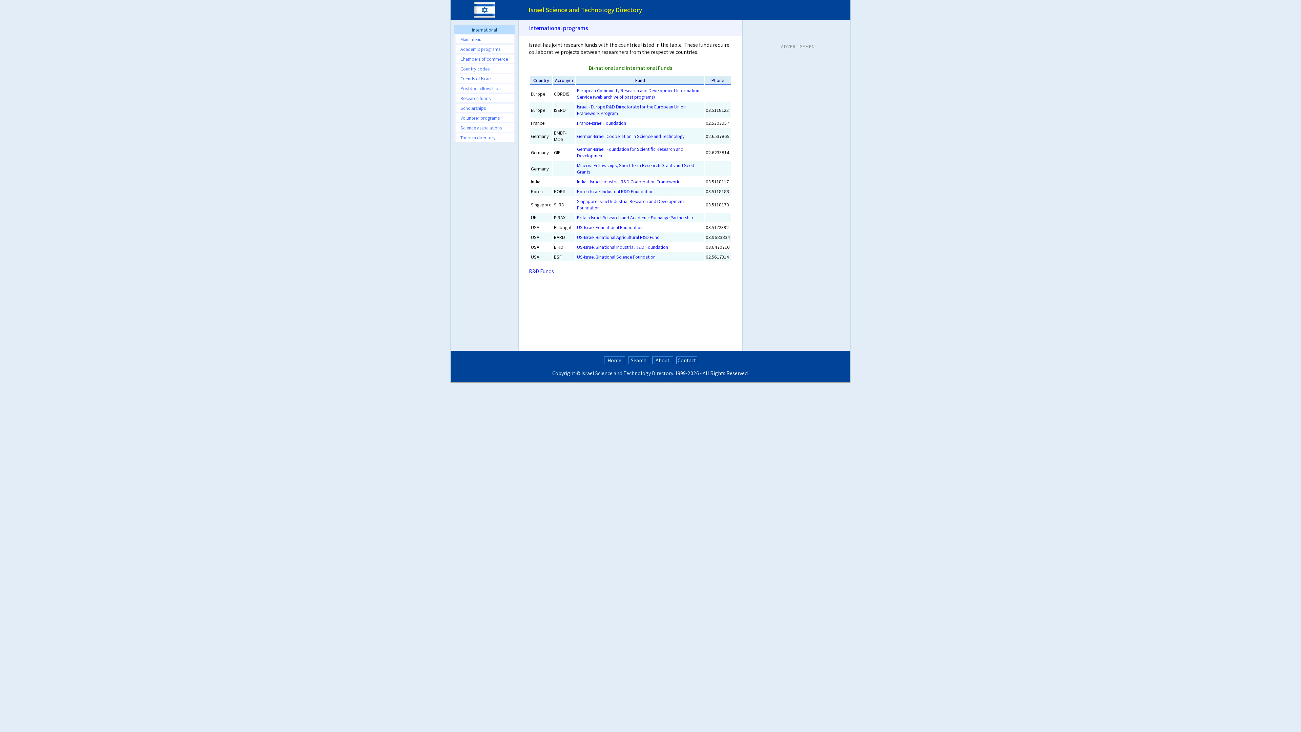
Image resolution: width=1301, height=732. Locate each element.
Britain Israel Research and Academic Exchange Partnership (635, 217)
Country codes (475, 68)
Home (614, 360)
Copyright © (566, 373)
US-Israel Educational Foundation (610, 227)
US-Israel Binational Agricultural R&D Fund (618, 237)
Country (541, 80)
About (662, 360)
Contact (687, 360)
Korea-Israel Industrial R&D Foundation (615, 191)
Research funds (475, 98)
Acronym (564, 80)
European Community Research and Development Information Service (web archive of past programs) (638, 93)
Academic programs (480, 49)
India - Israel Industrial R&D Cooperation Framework (628, 181)
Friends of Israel (476, 78)
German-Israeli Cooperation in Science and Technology (631, 136)
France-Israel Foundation (601, 123)
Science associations (481, 127)
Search (638, 360)
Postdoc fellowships (480, 88)
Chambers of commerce (484, 59)
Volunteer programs (480, 118)
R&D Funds (541, 271)
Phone (717, 80)
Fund (640, 80)
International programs (558, 28)
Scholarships (473, 108)
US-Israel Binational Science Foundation (616, 256)
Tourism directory (478, 137)
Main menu (470, 39)
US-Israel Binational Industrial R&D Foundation (622, 247)
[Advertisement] (484, 249)
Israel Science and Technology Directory (627, 373)
